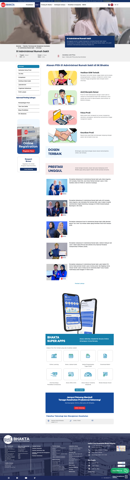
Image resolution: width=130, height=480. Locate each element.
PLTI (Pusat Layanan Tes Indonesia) (74, 460)
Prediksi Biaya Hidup (23, 451)
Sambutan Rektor (56, 450)
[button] (120, 470)
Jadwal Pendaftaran (9, 453)
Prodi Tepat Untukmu (10, 456)
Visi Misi (20, 73)
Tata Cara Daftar (23, 106)
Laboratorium (22, 84)
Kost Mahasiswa (21, 448)
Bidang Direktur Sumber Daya (59, 468)
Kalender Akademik (73, 467)
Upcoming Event (56, 461)
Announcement (56, 465)
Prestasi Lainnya (79, 283)
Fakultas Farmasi (36, 446)
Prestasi (54, 455)
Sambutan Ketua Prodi (24, 70)
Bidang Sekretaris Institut (58, 470)
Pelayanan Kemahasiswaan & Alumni (75, 457)
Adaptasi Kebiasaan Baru (58, 466)
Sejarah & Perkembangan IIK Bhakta (58, 448)
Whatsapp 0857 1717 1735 (99, 455)
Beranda (18, 46)
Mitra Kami (71, 463)
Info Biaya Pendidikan (10, 457)
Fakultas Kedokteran (37, 455)
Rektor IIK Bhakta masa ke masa (59, 453)
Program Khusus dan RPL (9, 460)
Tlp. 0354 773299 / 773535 (100, 450)
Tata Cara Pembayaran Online (10, 452)
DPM (19, 454)
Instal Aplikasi (80, 390)
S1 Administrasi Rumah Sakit (26, 48)
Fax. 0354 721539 (97, 452)
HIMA (19, 457)
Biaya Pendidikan (23, 110)
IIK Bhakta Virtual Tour (10, 467)
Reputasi (54, 452)
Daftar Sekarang (57, 1)
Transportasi (21, 450)
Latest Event (55, 463)
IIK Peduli (71, 469)
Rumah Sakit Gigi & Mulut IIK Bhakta (75, 454)
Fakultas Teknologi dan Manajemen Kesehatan (36, 46)
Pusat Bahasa (72, 458)
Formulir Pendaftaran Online (10, 450)
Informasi (21, 66)
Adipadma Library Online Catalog (74, 450)
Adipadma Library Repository (75, 447)
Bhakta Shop (72, 471)
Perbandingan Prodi (24, 102)
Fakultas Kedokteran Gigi (38, 450)
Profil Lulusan (22, 92)
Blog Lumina (72, 465)
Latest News (55, 462)
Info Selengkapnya (107, 1)
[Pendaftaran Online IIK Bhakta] (28, 137)
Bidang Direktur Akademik (58, 467)
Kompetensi (21, 77)
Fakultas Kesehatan (37, 448)
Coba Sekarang (28, 169)
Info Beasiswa (22, 113)
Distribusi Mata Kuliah (24, 81)
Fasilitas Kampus (8, 464)
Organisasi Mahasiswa (24, 88)
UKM (19, 458)
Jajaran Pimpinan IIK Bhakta (58, 456)
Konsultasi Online (9, 454)
